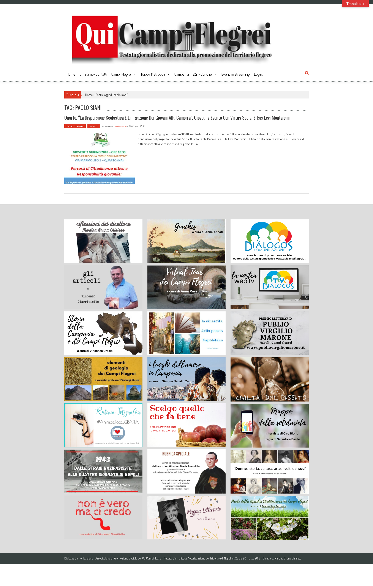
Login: (258, 74)
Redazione (120, 126)
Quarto (94, 126)
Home (70, 74)
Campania (181, 74)
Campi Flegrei (121, 74)
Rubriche (205, 74)
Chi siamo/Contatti (93, 74)
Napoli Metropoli (153, 74)
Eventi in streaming (235, 74)
